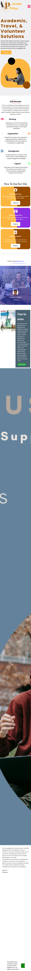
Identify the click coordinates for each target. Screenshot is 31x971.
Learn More (15, 969)
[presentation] (2, 285)
